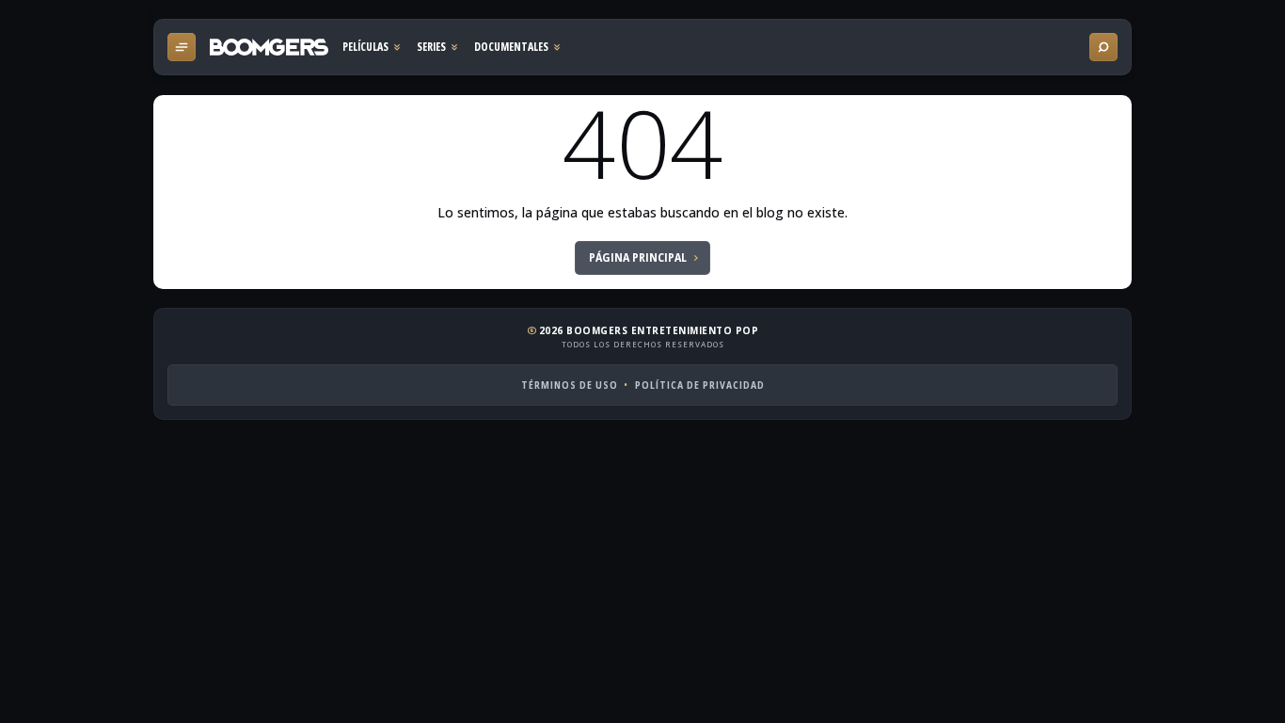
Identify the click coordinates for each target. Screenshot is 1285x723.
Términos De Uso (569, 385)
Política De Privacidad (700, 385)
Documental (518, 47)
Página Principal (638, 257)
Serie (438, 47)
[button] (181, 47)
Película (372, 47)
